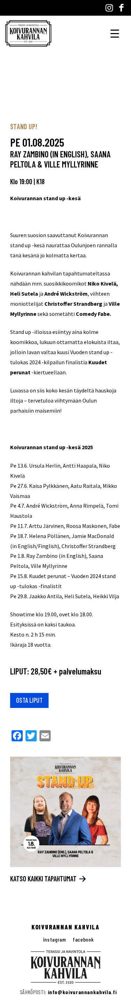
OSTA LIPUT (29, 700)
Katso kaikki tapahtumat (44, 878)
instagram (54, 939)
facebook (83, 939)
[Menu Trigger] (114, 32)
